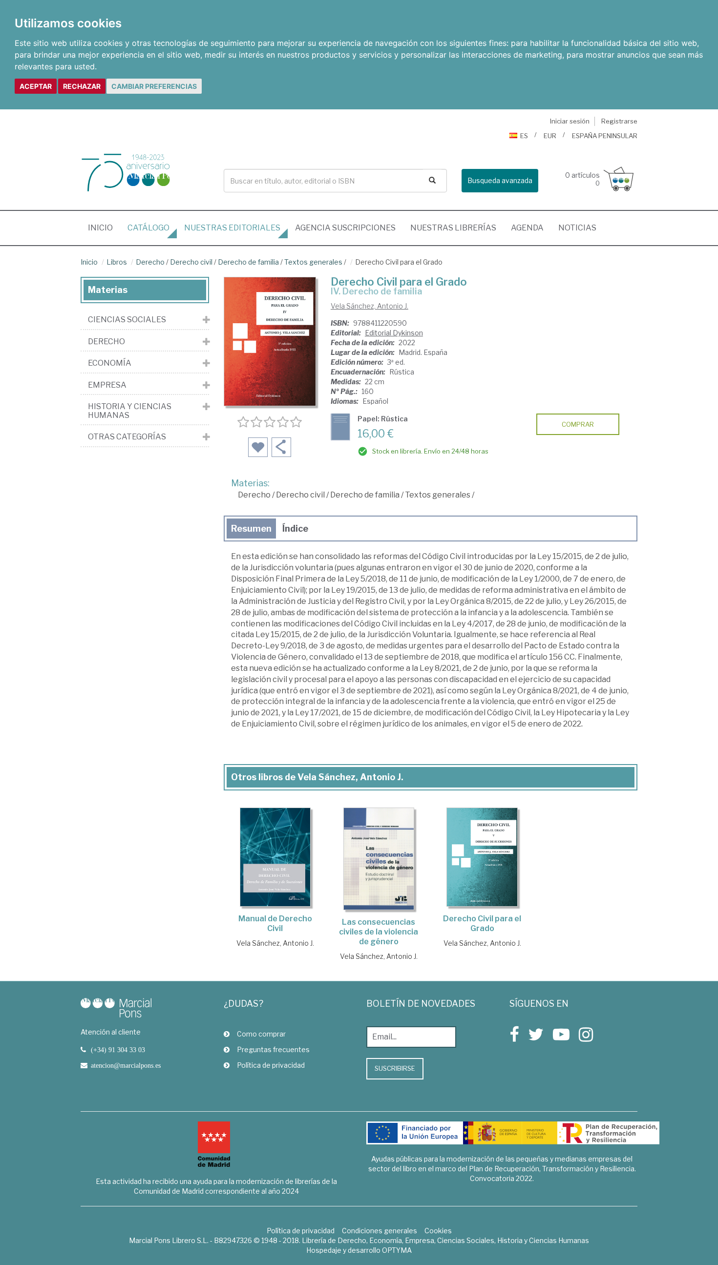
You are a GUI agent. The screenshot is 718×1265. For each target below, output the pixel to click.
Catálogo (148, 227)
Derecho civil (191, 262)
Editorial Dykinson (394, 333)
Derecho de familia (248, 262)
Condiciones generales (379, 1230)
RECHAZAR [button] (82, 86)
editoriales (232, 227)
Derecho (150, 262)
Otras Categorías (127, 437)
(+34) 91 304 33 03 (118, 1049)
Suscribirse (395, 1068)
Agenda (527, 227)
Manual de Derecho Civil (275, 923)
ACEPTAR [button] (36, 86)
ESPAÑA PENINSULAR (604, 136)
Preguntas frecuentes (273, 1049)
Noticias (577, 227)
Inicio (104, 227)
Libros (116, 262)
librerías (453, 227)
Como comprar (261, 1034)
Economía (109, 363)
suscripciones (345, 227)
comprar (578, 424)
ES (524, 136)
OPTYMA (397, 1250)
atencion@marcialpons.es (126, 1065)
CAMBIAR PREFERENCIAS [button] (154, 86)
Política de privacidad (271, 1065)
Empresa (107, 385)
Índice (295, 528)
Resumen (251, 528)
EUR (550, 136)
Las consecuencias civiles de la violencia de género (378, 931)
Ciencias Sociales (127, 319)
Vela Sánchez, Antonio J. (369, 306)
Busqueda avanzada (499, 180)
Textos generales (313, 262)
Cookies (438, 1230)
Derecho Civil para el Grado (482, 923)
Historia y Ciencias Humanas (129, 410)
